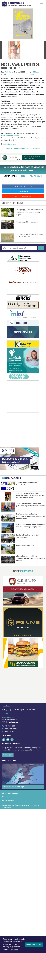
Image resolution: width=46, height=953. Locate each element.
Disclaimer (5, 797)
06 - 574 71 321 (31, 176)
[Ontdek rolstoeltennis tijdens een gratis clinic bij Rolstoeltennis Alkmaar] (8, 507)
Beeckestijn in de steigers (25, 545)
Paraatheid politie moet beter (27, 222)
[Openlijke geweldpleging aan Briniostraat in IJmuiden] (8, 486)
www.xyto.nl (8, 731)
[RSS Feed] (12, 740)
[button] (1, 50)
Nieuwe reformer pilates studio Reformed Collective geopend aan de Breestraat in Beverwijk (30, 495)
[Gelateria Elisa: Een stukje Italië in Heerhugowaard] (8, 538)
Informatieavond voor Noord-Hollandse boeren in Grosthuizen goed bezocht (30, 558)
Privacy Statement (8, 800)
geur (14, 144)
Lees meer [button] (14, 950)
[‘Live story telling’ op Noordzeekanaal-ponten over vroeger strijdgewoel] (8, 528)
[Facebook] (4, 740)
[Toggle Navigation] (41, 4)
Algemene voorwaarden (10, 793)
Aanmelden (7, 755)
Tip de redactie (25, 196)
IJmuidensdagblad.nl (16, 3)
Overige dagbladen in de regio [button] (13, 787)
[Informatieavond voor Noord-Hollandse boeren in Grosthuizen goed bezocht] (8, 559)
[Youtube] (8, 740)
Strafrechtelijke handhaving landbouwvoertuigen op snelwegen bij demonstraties (30, 516)
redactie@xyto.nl (10, 729)
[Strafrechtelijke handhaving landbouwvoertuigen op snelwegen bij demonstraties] (8, 517)
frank (10, 144)
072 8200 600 (9, 726)
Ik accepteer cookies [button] (34, 944)
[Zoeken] (41, 248)
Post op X (24, 191)
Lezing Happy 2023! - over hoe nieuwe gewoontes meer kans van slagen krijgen (29, 212)
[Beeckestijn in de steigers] (8, 549)
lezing (5, 144)
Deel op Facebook (24, 186)
